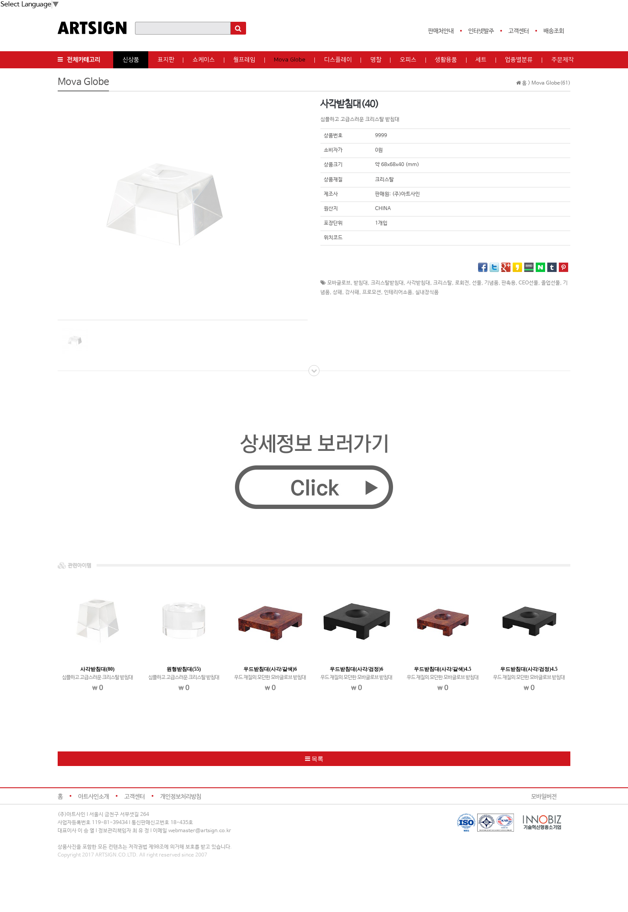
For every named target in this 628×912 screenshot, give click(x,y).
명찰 (375, 59)
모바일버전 (544, 796)
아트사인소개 (93, 796)
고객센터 (518, 31)
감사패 (352, 292)
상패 (337, 292)
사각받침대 (418, 283)
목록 (316, 758)
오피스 (408, 59)
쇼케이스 (204, 59)
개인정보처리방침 (180, 796)
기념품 (491, 283)
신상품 (131, 59)
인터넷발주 (481, 31)
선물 (476, 283)
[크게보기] (164, 205)
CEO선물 (528, 283)
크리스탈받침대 (387, 283)
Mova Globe (289, 59)
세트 (481, 59)
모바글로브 (339, 283)
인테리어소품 (398, 292)
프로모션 (371, 292)
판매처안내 (441, 31)
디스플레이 (338, 59)
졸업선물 (550, 283)
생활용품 (446, 59)
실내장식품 (427, 292)
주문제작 (563, 59)
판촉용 (509, 283)
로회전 (462, 283)
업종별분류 (519, 59)
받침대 (361, 283)
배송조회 (553, 31)
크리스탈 (442, 283)
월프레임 (244, 59)
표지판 (166, 59)
